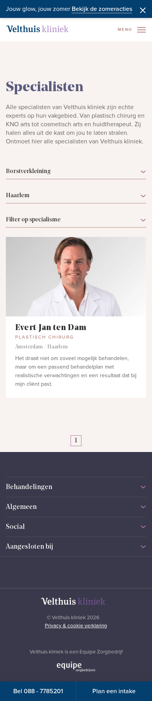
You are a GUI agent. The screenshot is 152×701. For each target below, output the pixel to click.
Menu (126, 29)
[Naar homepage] (37, 29)
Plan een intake (114, 691)
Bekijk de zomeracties (102, 9)
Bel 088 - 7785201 (38, 691)
